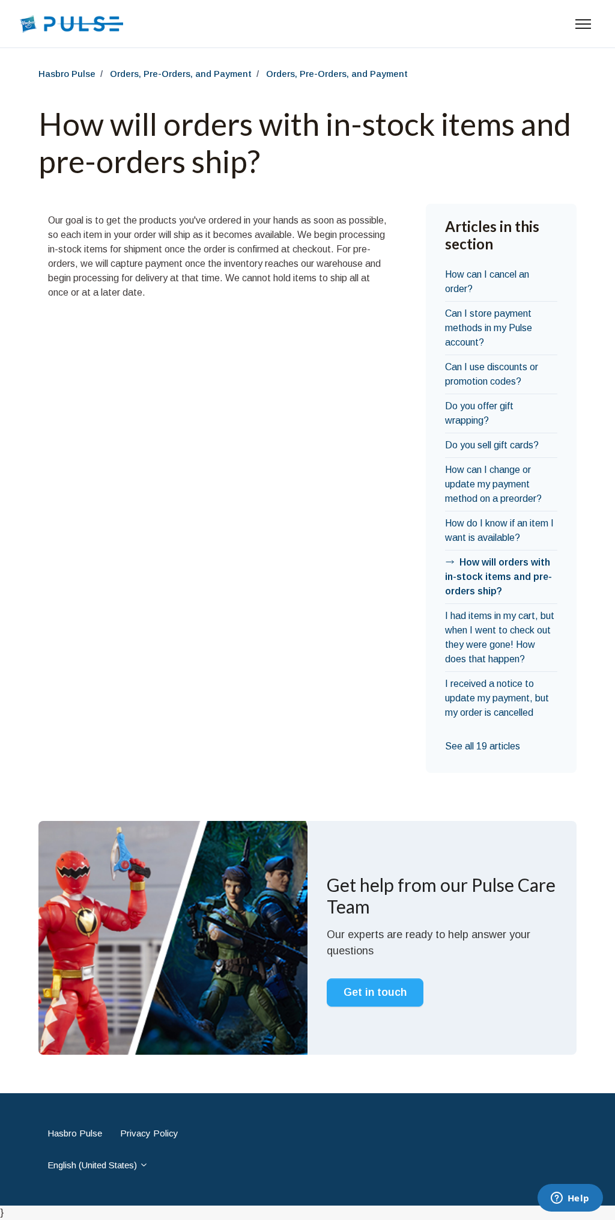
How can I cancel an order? (487, 281)
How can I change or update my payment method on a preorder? (493, 484)
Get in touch (375, 992)
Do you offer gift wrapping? (479, 413)
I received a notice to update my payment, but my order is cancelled (497, 698)
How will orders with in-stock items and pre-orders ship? (498, 576)
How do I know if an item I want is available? (499, 530)
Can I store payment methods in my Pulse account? (488, 327)
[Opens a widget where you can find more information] (570, 1199)
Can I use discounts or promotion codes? (491, 374)
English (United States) (93, 1165)
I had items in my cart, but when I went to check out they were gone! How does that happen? (499, 637)
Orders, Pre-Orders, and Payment (181, 74)
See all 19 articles (482, 746)
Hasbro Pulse (66, 74)
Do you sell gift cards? (492, 445)
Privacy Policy (149, 1133)
